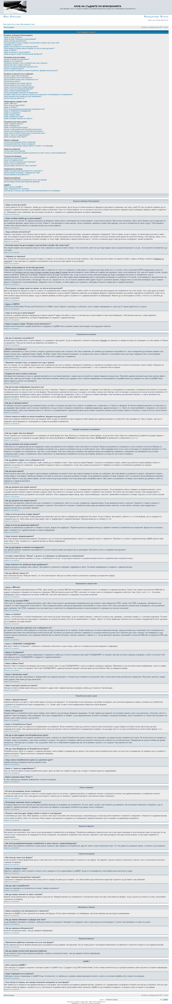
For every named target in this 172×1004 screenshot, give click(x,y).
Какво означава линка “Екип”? (15, 137)
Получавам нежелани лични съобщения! (19, 144)
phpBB (77, 1002)
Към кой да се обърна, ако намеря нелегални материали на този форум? (32, 191)
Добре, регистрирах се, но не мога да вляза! (21, 47)
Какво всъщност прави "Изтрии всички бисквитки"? (23, 54)
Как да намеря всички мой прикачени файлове (22, 182)
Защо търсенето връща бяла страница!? (20, 162)
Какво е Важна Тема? (12, 115)
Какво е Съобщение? (12, 113)
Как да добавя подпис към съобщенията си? (21, 79)
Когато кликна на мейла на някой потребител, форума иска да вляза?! (31, 71)
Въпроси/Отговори (152, 17)
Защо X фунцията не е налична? (16, 189)
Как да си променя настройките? (16, 59)
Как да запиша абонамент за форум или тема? (22, 173)
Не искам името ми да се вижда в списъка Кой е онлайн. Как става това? (32, 43)
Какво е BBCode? (10, 103)
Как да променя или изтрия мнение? (18, 78)
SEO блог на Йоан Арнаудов (91, 1003)
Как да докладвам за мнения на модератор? (21, 93)
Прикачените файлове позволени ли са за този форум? (25, 180)
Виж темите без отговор (11, 24)
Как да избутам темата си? (14, 98)
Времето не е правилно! (13, 61)
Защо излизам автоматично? (15, 41)
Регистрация (16, 17)
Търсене (165, 17)
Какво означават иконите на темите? (18, 118)
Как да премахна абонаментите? (16, 175)
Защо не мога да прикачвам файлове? (18, 89)
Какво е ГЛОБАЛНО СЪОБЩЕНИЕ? (17, 111)
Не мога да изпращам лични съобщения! (19, 142)
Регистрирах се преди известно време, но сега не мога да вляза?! (29, 48)
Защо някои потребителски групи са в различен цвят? (25, 133)
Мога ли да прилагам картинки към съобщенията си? (24, 109)
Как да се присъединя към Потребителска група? (23, 129)
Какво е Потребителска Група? (16, 127)
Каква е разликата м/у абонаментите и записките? (23, 171)
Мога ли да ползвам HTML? (14, 105)
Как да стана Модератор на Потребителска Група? (23, 131)
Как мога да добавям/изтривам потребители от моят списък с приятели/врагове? (35, 153)
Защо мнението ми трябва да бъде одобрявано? (23, 96)
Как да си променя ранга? (14, 69)
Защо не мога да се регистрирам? (17, 52)
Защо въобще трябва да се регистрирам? (20, 39)
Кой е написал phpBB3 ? (13, 187)
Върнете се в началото (11, 214)
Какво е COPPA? (10, 50)
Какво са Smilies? (10, 107)
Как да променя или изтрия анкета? (18, 83)
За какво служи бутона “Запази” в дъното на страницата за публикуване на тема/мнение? (38, 94)
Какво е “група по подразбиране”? (17, 135)
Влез (7, 17)
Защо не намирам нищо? (13, 160)
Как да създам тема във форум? (16, 76)
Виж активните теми (28, 24)
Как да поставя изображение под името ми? (21, 67)
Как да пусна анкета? (12, 81)
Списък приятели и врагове (14, 151)
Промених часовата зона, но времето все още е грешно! (25, 63)
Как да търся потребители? (14, 164)
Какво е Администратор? (13, 124)
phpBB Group (57, 968)
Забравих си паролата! (13, 45)
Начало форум (9, 27)
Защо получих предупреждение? (16, 91)
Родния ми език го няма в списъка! (17, 65)
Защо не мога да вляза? (13, 37)
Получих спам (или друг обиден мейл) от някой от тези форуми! (28, 146)
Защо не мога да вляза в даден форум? (19, 87)
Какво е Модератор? (12, 126)
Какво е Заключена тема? (14, 117)
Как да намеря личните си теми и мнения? (20, 166)
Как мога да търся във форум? (15, 158)
